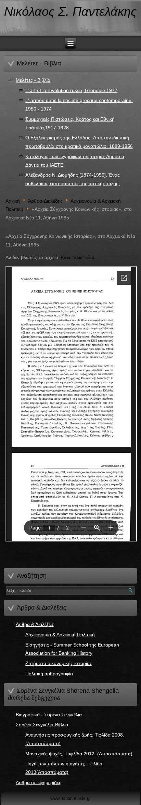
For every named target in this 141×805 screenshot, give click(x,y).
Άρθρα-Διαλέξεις (45, 201)
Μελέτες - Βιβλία (33, 80)
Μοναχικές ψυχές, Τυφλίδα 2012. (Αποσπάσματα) (78, 753)
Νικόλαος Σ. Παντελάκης (70, 11)
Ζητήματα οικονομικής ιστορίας (58, 663)
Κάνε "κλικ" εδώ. (78, 257)
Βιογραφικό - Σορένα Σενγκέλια (49, 714)
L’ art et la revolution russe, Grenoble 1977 (71, 90)
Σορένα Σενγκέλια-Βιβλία (42, 724)
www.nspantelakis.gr (70, 798)
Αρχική (12, 201)
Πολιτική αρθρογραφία (49, 673)
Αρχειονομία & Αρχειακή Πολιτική (60, 634)
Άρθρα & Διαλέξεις (35, 624)
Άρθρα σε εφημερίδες (38, 782)
